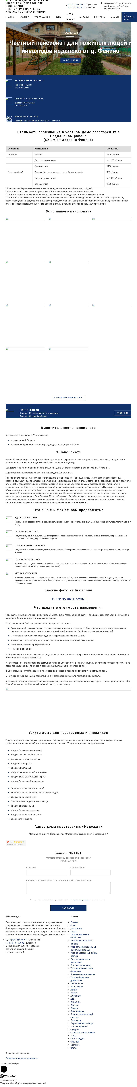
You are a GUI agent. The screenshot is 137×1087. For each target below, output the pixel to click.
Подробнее (122, 413)
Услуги (25, 17)
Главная (10, 17)
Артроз (73, 992)
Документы (76, 928)
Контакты (100, 17)
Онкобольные (77, 1011)
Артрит (73, 989)
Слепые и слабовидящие (82, 1032)
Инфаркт (74, 1008)
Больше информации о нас (68, 397)
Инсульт (74, 1005)
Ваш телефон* (77, 868)
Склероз (74, 1029)
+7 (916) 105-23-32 (76, 7)
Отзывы (84, 17)
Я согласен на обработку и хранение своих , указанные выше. (67, 900)
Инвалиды (75, 1002)
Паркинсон (75, 1020)
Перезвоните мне (118, 918)
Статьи (115, 17)
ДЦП (72, 999)
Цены (58, 17)
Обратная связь (129, 18)
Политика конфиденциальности (22, 1058)
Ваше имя (31, 868)
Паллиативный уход (80, 965)
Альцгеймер (76, 986)
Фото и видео (70, 17)
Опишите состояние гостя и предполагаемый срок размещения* (59, 880)
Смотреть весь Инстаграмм (70, 599)
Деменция (75, 996)
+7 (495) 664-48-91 (76, 5)
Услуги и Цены (70, 60)
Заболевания (42, 17)
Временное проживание (82, 974)
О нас (73, 925)
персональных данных (79, 900)
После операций (78, 1026)
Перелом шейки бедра (81, 1023)
